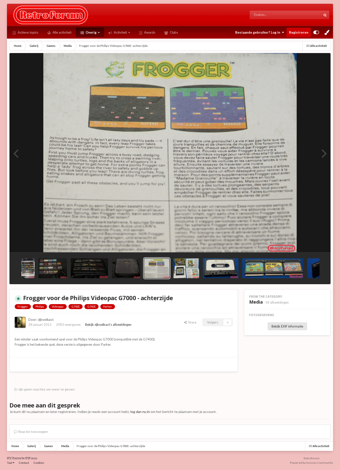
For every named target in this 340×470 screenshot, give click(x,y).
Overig (91, 32)
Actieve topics (27, 32)
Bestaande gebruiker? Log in (258, 32)
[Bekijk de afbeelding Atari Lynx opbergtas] (126, 268)
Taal (10, 463)
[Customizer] (316, 32)
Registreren (298, 32)
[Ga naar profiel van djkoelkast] (20, 322)
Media (256, 302)
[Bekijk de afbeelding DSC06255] (318, 268)
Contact (24, 463)
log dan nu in (140, 411)
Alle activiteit (61, 32)
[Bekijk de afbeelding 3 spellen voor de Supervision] (272, 268)
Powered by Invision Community (311, 463)
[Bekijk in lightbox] (170, 152)
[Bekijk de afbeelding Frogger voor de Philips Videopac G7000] (186, 268)
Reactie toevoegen (32, 431)
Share (191, 322)
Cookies (38, 463)
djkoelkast (46, 319)
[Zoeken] (325, 15)
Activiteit (120, 32)
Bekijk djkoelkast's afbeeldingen (108, 325)
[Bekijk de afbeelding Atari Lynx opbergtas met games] (89, 268)
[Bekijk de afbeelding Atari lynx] (28, 268)
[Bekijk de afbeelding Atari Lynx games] (52, 268)
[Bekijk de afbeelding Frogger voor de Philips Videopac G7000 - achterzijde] (157, 268)
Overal (309, 15)
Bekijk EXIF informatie (287, 326)
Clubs (173, 32)
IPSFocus (31, 458)
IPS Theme (14, 458)
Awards (149, 32)
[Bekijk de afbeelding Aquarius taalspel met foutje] (220, 268)
